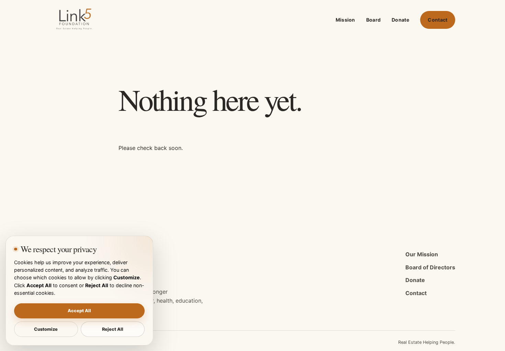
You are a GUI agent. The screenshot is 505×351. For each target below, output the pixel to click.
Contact (437, 20)
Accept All (79, 310)
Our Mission (421, 254)
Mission (345, 20)
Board (373, 20)
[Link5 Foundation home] (75, 20)
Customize (46, 329)
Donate (400, 20)
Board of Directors (430, 267)
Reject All (112, 329)
